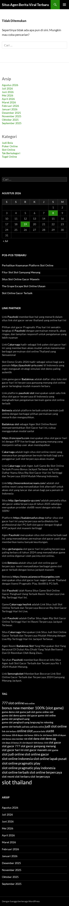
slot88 (50, 731)
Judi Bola (7, 142)
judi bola (26, 726)
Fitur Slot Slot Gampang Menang (21, 272)
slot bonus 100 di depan (12, 735)
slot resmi (8, 776)
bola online (30, 703)
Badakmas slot (10, 424)
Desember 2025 (11, 112)
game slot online (47, 715)
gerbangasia (15, 548)
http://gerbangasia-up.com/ (24, 500)
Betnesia (7, 410)
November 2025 (11, 116)
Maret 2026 (9, 102)
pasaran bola (39, 731)
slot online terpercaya (46, 772)
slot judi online (13, 754)
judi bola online (37, 726)
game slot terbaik (11, 726)
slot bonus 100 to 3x (33, 735)
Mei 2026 (7, 95)
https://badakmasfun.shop (28, 517)
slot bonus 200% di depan (54, 735)
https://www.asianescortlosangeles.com (36, 576)
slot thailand (17, 782)
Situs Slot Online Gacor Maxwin (20, 279)
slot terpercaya (40, 776)
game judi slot (27, 712)
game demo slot (10, 712)
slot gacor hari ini (13, 750)
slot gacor (55, 742)
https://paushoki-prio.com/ (27, 365)
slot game (53, 750)
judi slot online (56, 726)
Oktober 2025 (10, 119)
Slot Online (8, 149)
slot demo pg (48, 738)
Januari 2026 (9, 109)
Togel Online (9, 156)
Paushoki (12, 316)
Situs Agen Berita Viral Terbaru (25, 5)
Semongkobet (15, 673)
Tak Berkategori (11, 153)
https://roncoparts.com (15, 438)
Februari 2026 (10, 105)
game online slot (44, 712)
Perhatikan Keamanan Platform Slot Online (27, 265)
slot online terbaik (15, 772)
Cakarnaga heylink (20, 604)
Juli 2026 (7, 88)
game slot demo (10, 715)
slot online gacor (37, 754)
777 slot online (13, 703)
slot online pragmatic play (21, 763)
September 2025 (11, 123)
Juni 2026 (8, 92)
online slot (25, 731)
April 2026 (8, 98)
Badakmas (28, 379)
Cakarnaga (13, 344)
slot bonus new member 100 (14, 739)
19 (25, 224)
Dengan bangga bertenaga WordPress (21, 901)
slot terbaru (22, 776)
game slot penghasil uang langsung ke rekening (27, 722)
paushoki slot (26, 393)
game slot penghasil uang (16, 718)
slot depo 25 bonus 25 (12, 742)
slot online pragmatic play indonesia (28, 768)
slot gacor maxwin (35, 750)
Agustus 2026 (10, 85)
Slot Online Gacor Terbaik (17, 293)
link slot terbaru (9, 731)
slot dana (33, 738)
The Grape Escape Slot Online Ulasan (23, 286)
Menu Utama (64, 4)
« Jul (5, 241)
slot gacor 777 (11, 746)
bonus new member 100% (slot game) (33, 707)
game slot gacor (28, 715)
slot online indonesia (17, 758)
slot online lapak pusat (50, 758)
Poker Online (10, 146)
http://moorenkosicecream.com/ (26, 483)
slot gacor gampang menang (38, 746)
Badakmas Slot (25, 646)
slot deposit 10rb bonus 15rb (35, 742)
